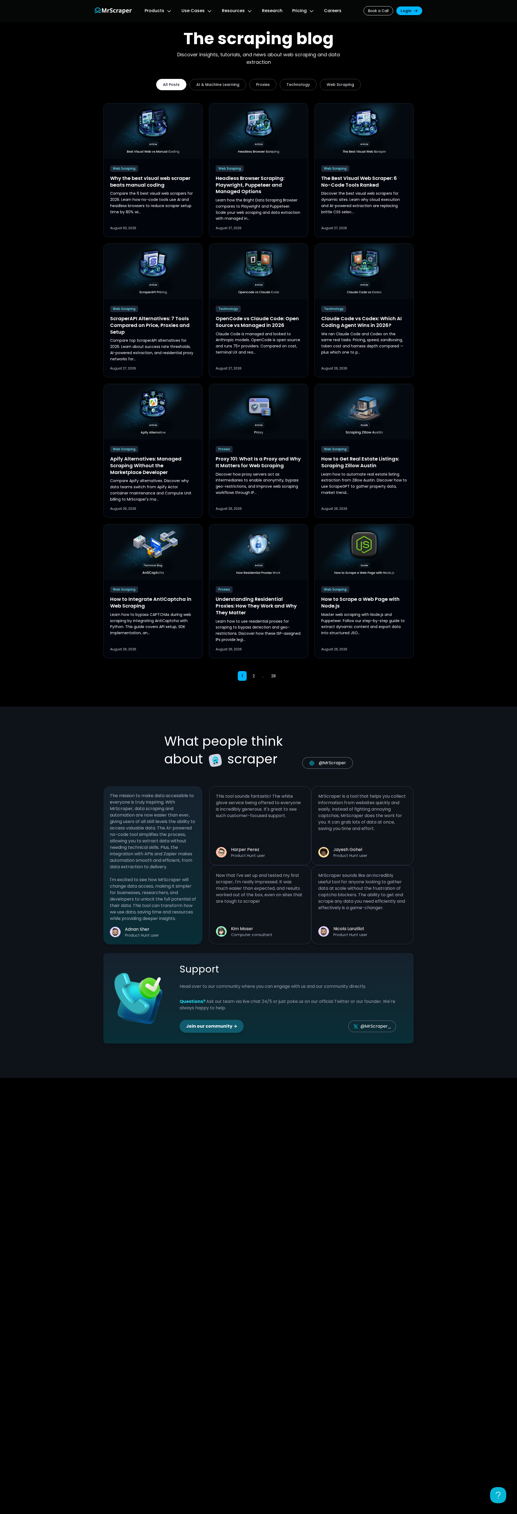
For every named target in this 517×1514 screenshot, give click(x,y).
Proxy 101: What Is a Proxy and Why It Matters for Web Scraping (258, 462)
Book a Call (378, 10)
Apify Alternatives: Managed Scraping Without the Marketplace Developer (145, 465)
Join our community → (211, 1026)
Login (406, 10)
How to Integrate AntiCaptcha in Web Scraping (150, 602)
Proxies (263, 84)
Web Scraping (340, 84)
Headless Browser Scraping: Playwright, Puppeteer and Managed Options (250, 185)
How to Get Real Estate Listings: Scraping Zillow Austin (360, 462)
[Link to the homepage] (113, 11)
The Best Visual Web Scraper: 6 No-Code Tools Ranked (359, 181)
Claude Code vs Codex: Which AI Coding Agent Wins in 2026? (361, 322)
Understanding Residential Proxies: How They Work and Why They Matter (256, 606)
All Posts (171, 84)
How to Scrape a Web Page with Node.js (360, 602)
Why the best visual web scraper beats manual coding (150, 181)
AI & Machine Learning (217, 84)
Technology (298, 84)
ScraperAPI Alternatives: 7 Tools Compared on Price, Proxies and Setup (150, 325)
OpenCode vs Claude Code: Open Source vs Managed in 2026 (257, 322)
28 (273, 676)
